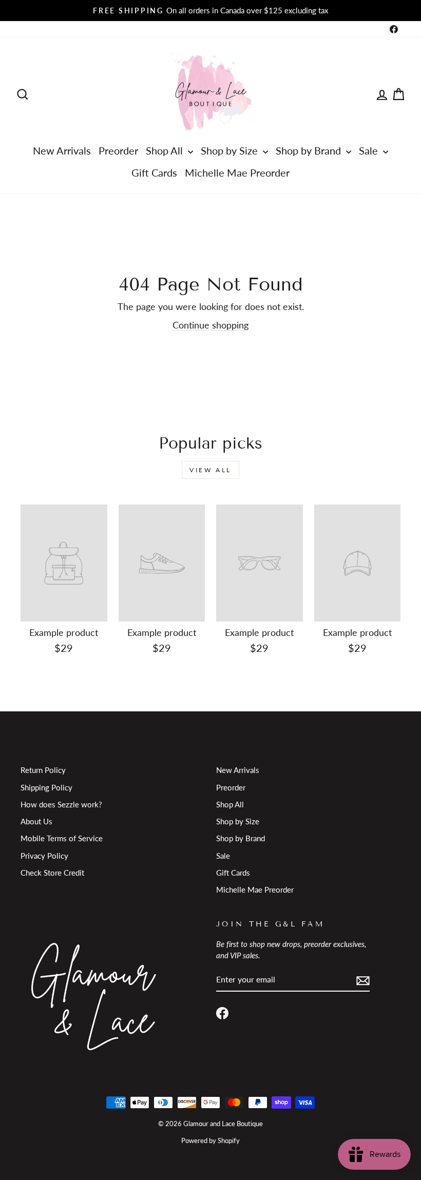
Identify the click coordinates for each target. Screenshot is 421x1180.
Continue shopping (210, 325)
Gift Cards (154, 172)
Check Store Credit (52, 872)
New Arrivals (62, 150)
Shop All (165, 150)
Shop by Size (230, 150)
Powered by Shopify (210, 1141)
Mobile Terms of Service (62, 838)
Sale (369, 150)
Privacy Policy (44, 855)
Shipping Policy (46, 787)
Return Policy (43, 770)
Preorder (118, 150)
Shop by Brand (309, 150)
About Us (36, 821)
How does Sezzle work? (61, 804)
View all (210, 470)
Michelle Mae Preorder (237, 172)
